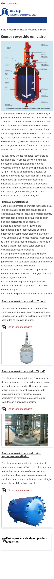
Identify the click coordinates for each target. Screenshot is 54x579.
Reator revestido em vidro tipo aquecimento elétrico (21, 455)
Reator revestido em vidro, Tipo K (23, 301)
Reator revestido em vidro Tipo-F (23, 371)
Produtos (13, 29)
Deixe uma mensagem (20, 327)
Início (3, 29)
